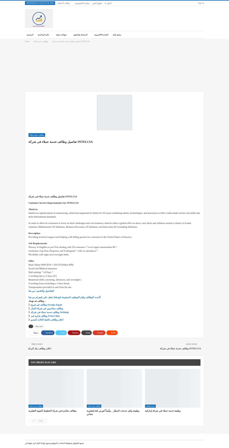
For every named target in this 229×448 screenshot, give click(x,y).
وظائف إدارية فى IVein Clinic (45, 316)
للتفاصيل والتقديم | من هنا (41, 291)
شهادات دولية (61, 35)
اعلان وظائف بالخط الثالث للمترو (47, 319)
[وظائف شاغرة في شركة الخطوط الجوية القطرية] (56, 388)
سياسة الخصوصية (82, 3)
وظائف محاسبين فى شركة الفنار (47, 308)
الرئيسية (30, 35)
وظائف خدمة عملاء (37, 135)
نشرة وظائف (150, 406)
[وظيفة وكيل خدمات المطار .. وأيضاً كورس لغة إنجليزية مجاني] (114, 388)
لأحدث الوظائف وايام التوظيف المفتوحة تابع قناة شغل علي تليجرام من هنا (65, 297)
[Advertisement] (114, 67)
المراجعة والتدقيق (80, 35)
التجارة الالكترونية (101, 35)
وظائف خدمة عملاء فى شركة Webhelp (50, 312)
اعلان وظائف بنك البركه (39, 348)
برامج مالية (117, 35)
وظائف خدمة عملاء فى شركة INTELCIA (180, 348)
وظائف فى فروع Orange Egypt (46, 304)
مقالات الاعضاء (63, 3)
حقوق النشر (97, 3)
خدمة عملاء (39, 326)
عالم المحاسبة (43, 35)
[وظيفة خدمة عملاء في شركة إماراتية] (172, 388)
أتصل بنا (108, 3)
